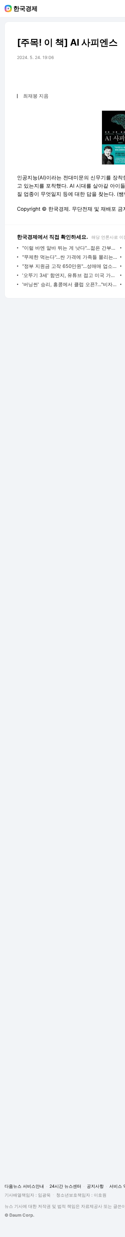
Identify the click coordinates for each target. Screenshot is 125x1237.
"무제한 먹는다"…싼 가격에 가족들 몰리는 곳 (69, 257)
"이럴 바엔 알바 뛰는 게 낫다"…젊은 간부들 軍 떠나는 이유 (69, 248)
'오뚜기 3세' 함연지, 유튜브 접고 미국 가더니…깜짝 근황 (69, 275)
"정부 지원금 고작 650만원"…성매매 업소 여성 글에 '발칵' (69, 266)
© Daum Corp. (19, 1215)
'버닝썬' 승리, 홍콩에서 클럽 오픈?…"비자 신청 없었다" (69, 284)
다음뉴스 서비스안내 (24, 1186)
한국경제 (25, 8)
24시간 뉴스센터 (65, 1186)
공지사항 (95, 1186)
